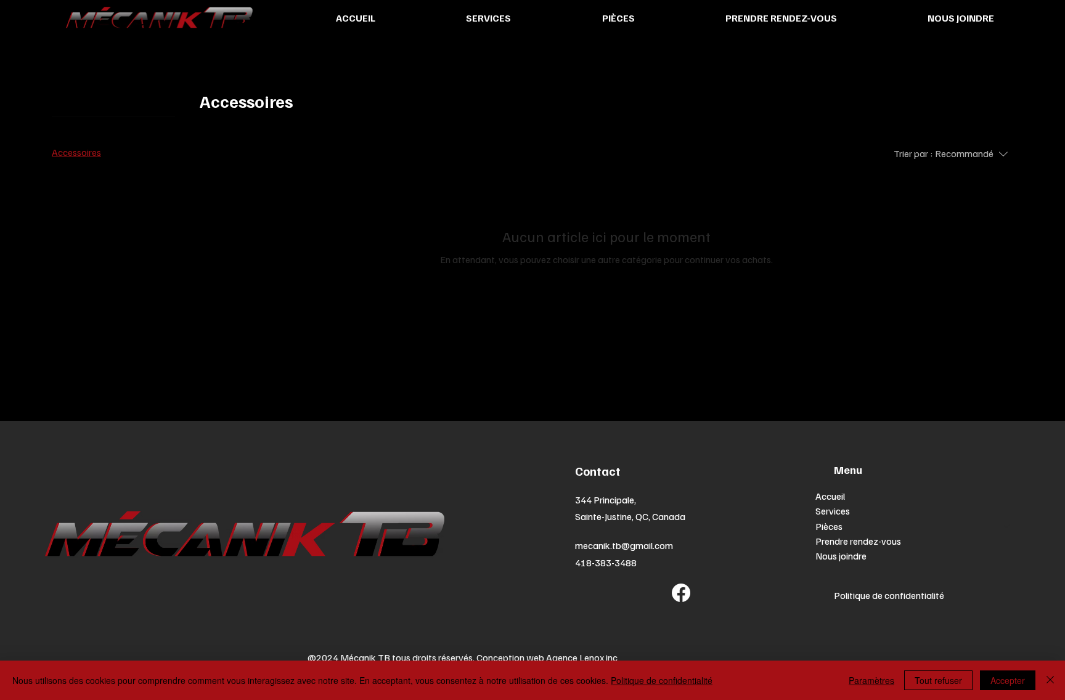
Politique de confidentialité (889, 595)
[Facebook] (681, 593)
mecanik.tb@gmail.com (624, 545)
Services (832, 511)
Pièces (829, 526)
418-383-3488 (606, 562)
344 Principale (604, 500)
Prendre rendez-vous (858, 541)
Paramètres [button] (871, 680)
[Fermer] (1050, 680)
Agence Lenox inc (582, 657)
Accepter (1007, 680)
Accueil (830, 496)
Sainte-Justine (603, 516)
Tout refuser (938, 680)
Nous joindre (841, 556)
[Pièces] (1007, 526)
